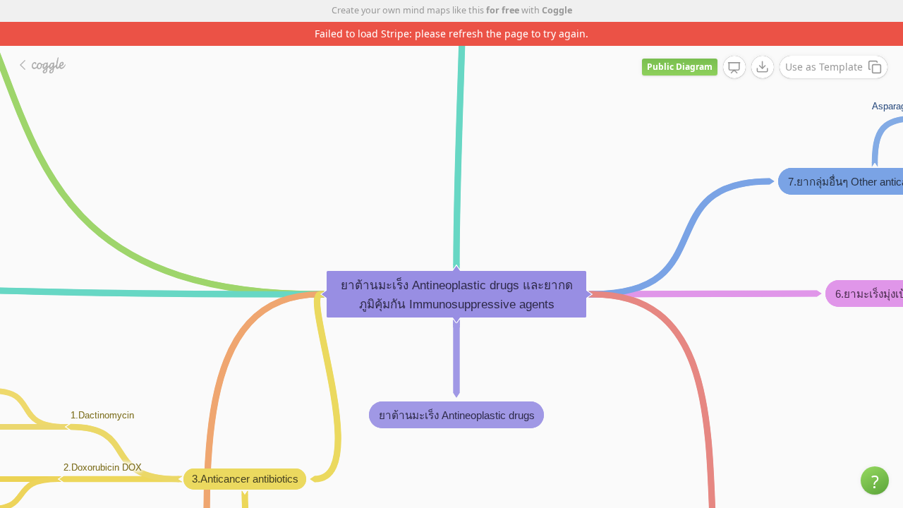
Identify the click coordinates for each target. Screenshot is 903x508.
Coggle (557, 10)
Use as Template (824, 66)
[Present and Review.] (734, 67)
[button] (875, 480)
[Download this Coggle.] (762, 67)
